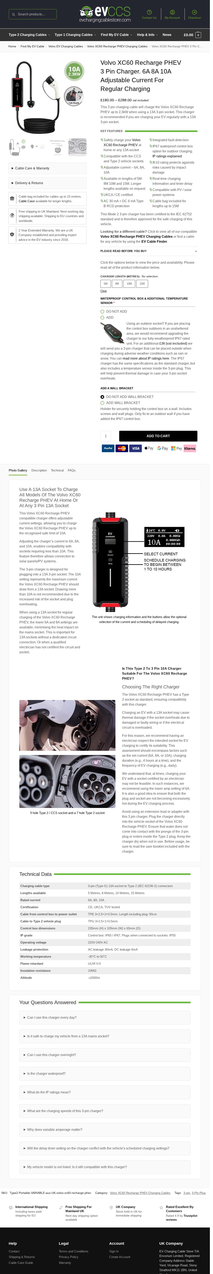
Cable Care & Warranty (32, 168)
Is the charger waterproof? (46, 1073)
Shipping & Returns (22, 1257)
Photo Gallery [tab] (18, 470)
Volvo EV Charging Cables (65, 46)
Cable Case (27, 201)
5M (106, 283)
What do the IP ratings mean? (49, 1092)
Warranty (65, 1262)
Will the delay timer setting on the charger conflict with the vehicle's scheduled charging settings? (98, 1148)
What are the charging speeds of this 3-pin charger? (65, 1111)
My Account (172, 17)
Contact (14, 1251)
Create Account (119, 1257)
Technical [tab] (57, 470)
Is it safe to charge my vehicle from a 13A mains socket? (68, 1036)
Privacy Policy (68, 1257)
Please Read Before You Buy (123, 251)
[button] (192, 35)
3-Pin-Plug (199, 1192)
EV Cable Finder (154, 241)
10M (129, 283)
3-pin (186, 1192)
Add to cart (158, 436)
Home (12, 46)
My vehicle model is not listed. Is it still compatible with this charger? (77, 1167)
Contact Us (149, 17)
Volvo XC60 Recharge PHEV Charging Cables (117, 46)
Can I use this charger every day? (52, 1017)
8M (117, 283)
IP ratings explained (167, 156)
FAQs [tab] (72, 470)
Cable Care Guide (21, 1262)
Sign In (114, 1251)
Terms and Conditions (73, 1251)
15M (142, 283)
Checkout (194, 17)
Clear (103, 290)
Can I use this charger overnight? (51, 1055)
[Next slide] (80, 97)
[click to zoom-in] (47, 97)
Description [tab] (39, 470)
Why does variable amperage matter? (54, 1129)
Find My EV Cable (32, 46)
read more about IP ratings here (146, 358)
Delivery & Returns (29, 183)
